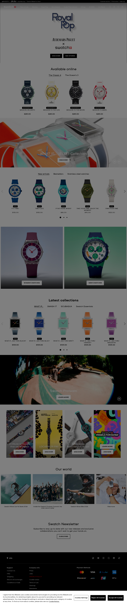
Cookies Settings (81, 598)
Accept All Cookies (116, 598)
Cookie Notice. (54, 601)
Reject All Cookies (98, 598)
